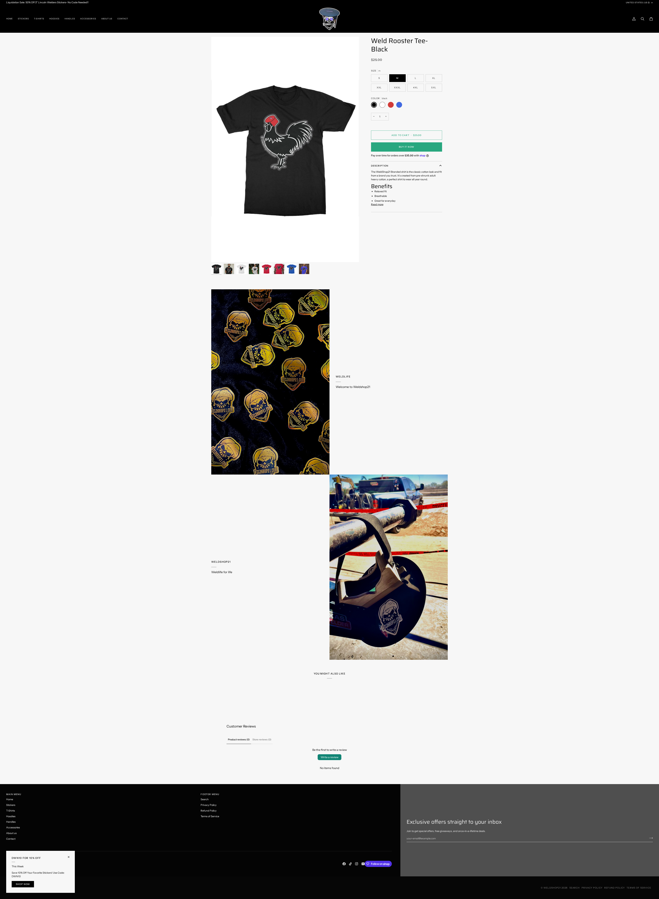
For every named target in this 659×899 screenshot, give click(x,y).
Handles (11, 821)
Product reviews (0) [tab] (239, 739)
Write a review (329, 757)
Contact (10, 838)
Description (380, 165)
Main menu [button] (13, 794)
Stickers (10, 805)
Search (205, 799)
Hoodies (10, 816)
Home (9, 799)
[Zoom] (218, 256)
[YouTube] (363, 863)
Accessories (13, 827)
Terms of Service (210, 816)
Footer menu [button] (210, 794)
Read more (377, 204)
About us (11, 833)
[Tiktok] (350, 863)
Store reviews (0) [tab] (261, 739)
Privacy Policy (209, 805)
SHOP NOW (23, 884)
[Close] (70, 855)
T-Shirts (10, 810)
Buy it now (406, 146)
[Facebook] (344, 863)
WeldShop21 (552, 887)
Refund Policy (209, 810)
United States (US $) (638, 2)
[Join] (650, 838)
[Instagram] (356, 863)
